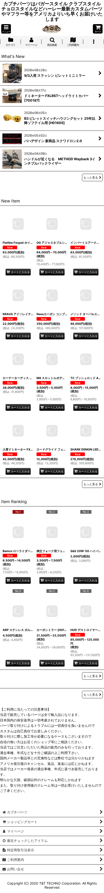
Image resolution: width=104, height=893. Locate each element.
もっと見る (90, 177)
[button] (6, 29)
